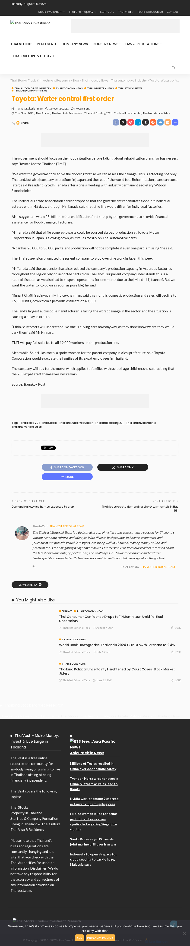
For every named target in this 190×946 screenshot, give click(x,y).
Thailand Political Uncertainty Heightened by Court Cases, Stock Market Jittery (117, 671)
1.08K (177, 627)
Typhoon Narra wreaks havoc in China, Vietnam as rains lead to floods (94, 783)
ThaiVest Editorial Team (29, 108)
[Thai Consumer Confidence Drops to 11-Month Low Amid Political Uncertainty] (32, 612)
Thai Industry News (100, 88)
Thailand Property (81, 12)
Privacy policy (100, 938)
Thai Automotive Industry (32, 88)
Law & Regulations (142, 44)
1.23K (177, 652)
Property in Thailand (26, 813)
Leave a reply (28, 584)
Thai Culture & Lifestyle (33, 56)
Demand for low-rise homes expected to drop (43, 507)
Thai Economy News (69, 88)
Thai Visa (124, 12)
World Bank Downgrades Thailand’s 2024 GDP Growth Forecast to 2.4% (117, 645)
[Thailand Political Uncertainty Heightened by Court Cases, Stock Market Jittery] (32, 664)
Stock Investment (50, 12)
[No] (184, 933)
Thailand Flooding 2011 (98, 113)
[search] (174, 68)
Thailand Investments (127, 113)
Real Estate (47, 44)
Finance (67, 611)
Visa (146, 716)
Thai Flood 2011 (24, 113)
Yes (79, 938)
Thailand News (168, 716)
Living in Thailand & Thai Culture (35, 824)
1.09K (177, 680)
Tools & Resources (150, 12)
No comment (82, 108)
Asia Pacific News (87, 753)
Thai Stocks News (130, 88)
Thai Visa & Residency (27, 829)
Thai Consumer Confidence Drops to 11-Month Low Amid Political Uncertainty (111, 618)
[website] (33, 567)
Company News (74, 44)
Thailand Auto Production (67, 113)
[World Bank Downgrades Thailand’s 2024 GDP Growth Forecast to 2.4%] (32, 640)
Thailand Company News (30, 90)
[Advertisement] (125, 26)
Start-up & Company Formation (34, 818)
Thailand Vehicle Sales (156, 113)
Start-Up (106, 12)
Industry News (105, 44)
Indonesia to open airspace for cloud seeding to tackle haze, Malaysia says (93, 859)
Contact (172, 12)
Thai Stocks (21, 44)
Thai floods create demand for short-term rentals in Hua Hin (140, 508)
